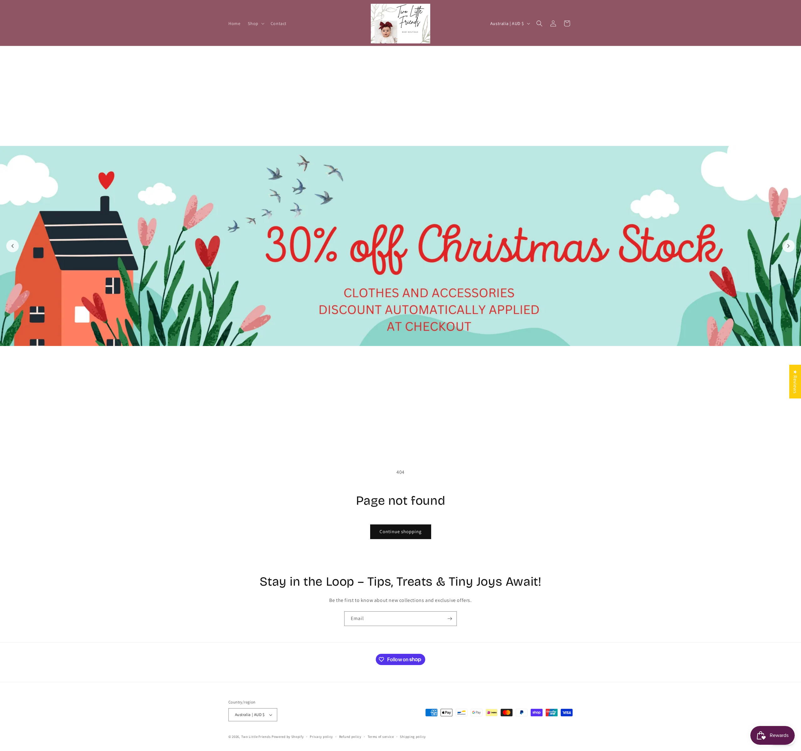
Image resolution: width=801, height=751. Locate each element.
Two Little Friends (256, 736)
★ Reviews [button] (795, 381)
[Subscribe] (450, 618)
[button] (255, 23)
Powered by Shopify (288, 736)
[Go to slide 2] (404, 438)
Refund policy (350, 736)
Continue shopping (401, 531)
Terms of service (381, 736)
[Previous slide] (12, 246)
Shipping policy (413, 736)
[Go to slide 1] (397, 438)
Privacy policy (321, 736)
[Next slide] (788, 246)
